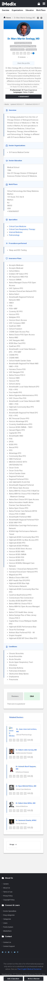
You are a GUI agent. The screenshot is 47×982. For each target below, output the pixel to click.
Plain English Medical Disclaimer (29, 969)
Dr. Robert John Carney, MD (26, 750)
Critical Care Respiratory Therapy (23, 46)
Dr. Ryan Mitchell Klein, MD (26, 786)
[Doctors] (9, 3)
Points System (8, 927)
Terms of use (7, 892)
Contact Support (9, 946)
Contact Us (7, 942)
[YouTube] (14, 952)
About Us (6, 888)
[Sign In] (39, 3)
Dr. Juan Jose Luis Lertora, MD (26, 730)
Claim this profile (23, 63)
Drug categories (8, 915)
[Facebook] (2, 952)
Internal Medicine (17, 49)
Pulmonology (31, 49)
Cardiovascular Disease (24, 753)
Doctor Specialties (9, 911)
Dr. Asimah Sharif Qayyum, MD (26, 768)
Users (5, 923)
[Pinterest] (17, 952)
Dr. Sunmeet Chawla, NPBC (26, 820)
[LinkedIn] (8, 952)
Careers (6, 884)
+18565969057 (23, 96)
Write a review (34, 979)
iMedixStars (7, 931)
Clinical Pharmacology (24, 735)
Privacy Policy (8, 896)
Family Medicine (21, 823)
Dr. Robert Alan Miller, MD (25, 803)
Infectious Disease (22, 772)
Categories (7, 919)
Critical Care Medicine (23, 43)
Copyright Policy (8, 900)
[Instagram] (5, 952)
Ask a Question (13, 979)
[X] (11, 952)
